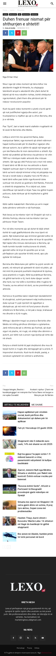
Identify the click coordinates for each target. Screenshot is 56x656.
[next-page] (8, 547)
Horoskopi (20, 648)
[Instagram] (20, 638)
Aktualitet (20, 10)
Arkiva (37, 648)
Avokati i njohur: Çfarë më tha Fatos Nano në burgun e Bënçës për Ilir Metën (40, 392)
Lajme (12, 10)
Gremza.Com (47, 653)
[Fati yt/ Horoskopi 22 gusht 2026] (9, 431)
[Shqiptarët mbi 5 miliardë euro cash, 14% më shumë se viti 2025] (9, 444)
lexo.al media (10, 28)
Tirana (29, 648)
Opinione (34, 14)
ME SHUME (37, 404)
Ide (19, 14)
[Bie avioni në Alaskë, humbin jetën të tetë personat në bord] (9, 537)
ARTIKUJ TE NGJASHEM (16, 404)
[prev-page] (4, 547)
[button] (4, 3)
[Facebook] (5, 33)
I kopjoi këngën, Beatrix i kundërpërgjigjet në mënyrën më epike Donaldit (15, 392)
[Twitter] (11, 33)
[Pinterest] (18, 33)
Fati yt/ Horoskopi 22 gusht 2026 (35, 428)
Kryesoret (26, 14)
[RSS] (28, 638)
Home (5, 10)
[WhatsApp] (24, 33)
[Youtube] (42, 638)
